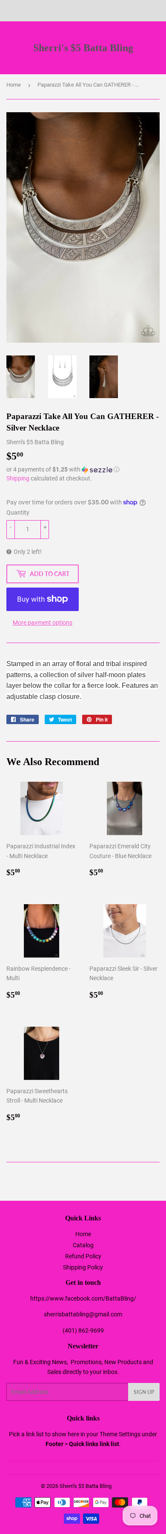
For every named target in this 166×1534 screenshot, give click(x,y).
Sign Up (144, 1392)
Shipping (17, 478)
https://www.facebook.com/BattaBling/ (83, 1298)
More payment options (42, 622)
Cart (153, 10)
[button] (83, 470)
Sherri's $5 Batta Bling (83, 47)
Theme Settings (120, 1434)
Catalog (83, 1245)
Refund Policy (83, 1256)
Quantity (17, 512)
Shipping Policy (83, 1267)
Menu (24, 10)
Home (13, 85)
